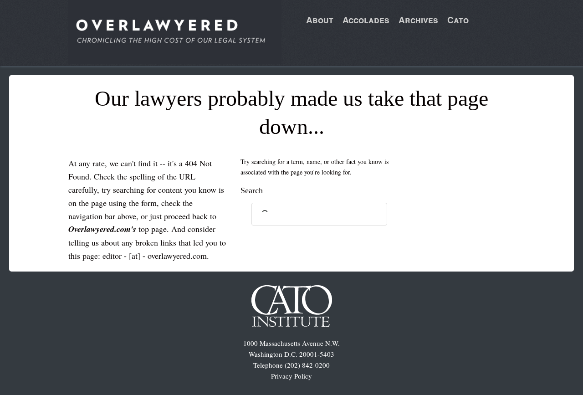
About (319, 20)
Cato (458, 20)
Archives (418, 20)
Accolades (366, 20)
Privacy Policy (291, 375)
